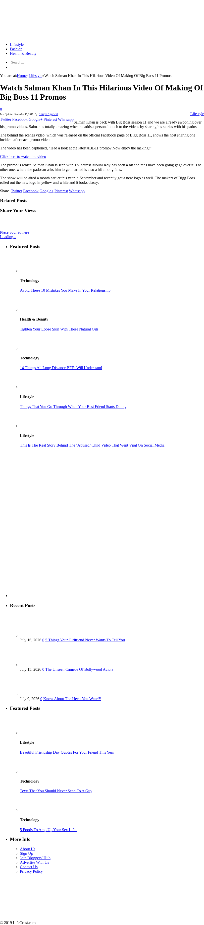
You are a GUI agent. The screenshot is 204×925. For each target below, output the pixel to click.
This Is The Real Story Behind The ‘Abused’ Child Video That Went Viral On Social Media (92, 445)
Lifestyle (17, 44)
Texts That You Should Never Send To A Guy (56, 791)
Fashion (16, 49)
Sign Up (26, 853)
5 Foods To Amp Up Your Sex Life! (48, 830)
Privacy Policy (31, 871)
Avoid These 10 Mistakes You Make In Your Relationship (65, 290)
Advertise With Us (34, 862)
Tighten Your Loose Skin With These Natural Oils (59, 329)
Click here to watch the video (23, 156)
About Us (27, 849)
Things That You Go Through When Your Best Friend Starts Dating (73, 406)
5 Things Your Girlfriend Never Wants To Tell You (85, 640)
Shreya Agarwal (48, 114)
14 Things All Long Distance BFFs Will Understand (61, 368)
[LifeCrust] (37, 36)
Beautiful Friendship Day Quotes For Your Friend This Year (67, 752)
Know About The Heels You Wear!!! (72, 699)
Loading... (8, 237)
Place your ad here (14, 232)
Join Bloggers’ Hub (35, 858)
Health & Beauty (23, 53)
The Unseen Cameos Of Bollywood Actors (79, 669)
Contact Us (29, 867)
